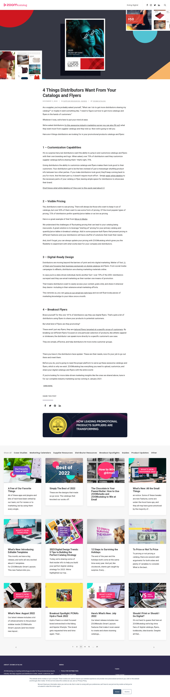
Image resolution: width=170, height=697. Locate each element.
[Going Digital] (85, 425)
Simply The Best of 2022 (62, 488)
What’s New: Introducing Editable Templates (21, 551)
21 (97, 647)
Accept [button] (117, 692)
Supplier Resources (71, 101)
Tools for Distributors (69, 671)
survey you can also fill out (108, 125)
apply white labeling (114, 175)
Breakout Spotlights (109, 453)
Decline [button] (127, 692)
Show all (7, 453)
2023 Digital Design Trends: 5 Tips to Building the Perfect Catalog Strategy (64, 552)
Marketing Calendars (40, 453)
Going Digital (132, 5)
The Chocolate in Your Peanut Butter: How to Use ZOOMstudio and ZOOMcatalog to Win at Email (105, 494)
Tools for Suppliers (68, 675)
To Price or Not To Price (145, 549)
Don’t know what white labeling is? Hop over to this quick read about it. (73, 188)
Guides (84, 101)
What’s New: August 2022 (21, 613)
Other (154, 453)
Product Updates (140, 453)
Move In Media (81, 219)
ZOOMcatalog (99, 101)
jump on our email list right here (78, 293)
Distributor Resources (86, 453)
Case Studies (20, 453)
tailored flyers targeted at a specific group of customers (98, 329)
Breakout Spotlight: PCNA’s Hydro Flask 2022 (64, 615)
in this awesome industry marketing (81, 125)
